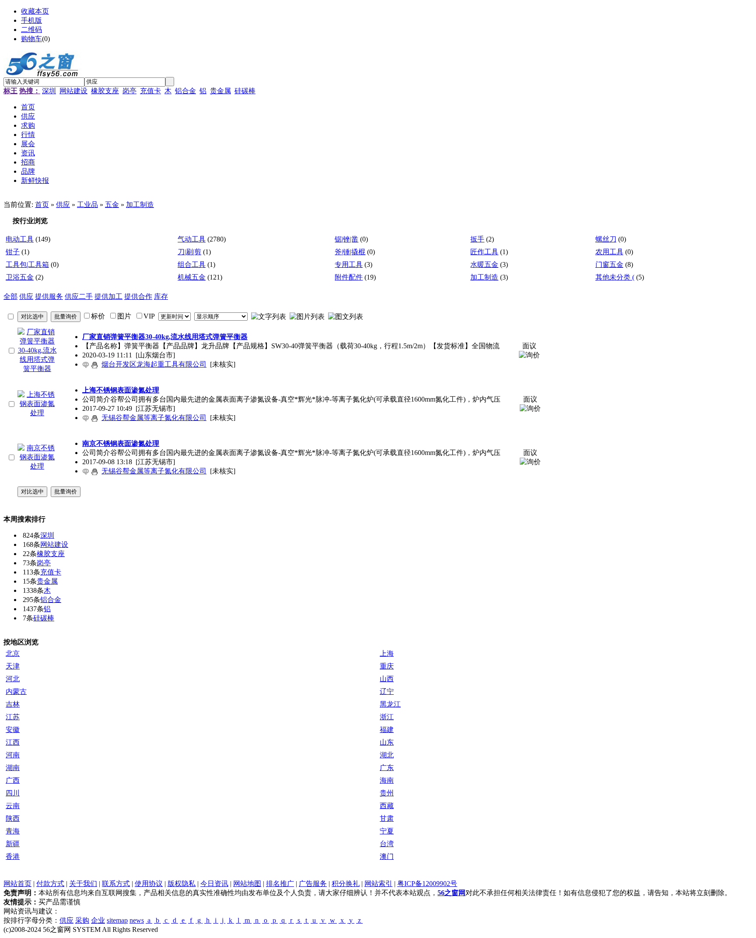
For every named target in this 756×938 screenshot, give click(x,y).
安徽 (13, 729)
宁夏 (387, 831)
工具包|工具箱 (27, 264)
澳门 (387, 856)
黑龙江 (390, 704)
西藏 (387, 805)
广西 (13, 780)
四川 (13, 793)
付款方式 (50, 883)
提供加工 (108, 296)
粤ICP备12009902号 (427, 883)
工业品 (87, 204)
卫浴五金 (20, 277)
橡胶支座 (105, 90)
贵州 (387, 793)
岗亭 (129, 90)
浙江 (387, 717)
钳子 (13, 252)
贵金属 (220, 90)
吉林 (13, 704)
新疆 (13, 843)
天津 (13, 666)
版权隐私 (182, 883)
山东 (387, 742)
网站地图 (247, 883)
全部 (11, 296)
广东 (387, 767)
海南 (387, 780)
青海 (13, 831)
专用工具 (349, 264)
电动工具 (20, 239)
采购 (82, 920)
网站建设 (74, 90)
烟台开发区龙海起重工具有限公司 (154, 364)
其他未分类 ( (614, 277)
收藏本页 (35, 11)
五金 (112, 204)
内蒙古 (16, 691)
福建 (387, 729)
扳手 (477, 239)
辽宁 (387, 691)
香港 (13, 856)
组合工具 (192, 264)
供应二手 (79, 296)
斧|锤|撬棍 (350, 252)
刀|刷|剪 (189, 252)
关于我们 (83, 883)
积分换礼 (346, 883)
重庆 (387, 666)
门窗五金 (609, 264)
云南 (13, 805)
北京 (13, 653)
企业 (98, 920)
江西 (13, 742)
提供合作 (138, 296)
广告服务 (313, 883)
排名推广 (280, 883)
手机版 (31, 20)
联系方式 (116, 883)
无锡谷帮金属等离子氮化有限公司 (154, 417)
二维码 (31, 29)
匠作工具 (484, 252)
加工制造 (140, 204)
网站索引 (378, 883)
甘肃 (387, 818)
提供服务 (49, 296)
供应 (63, 204)
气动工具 (192, 239)
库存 (161, 296)
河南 (13, 755)
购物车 (31, 38)
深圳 (49, 90)
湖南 (13, 767)
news (137, 920)
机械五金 (192, 277)
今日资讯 (214, 883)
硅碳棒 (245, 90)
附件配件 (349, 277)
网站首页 (18, 883)
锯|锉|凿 (346, 239)
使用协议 (149, 883)
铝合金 (185, 90)
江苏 (13, 717)
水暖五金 (484, 264)
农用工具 (609, 252)
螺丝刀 (605, 239)
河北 (13, 678)
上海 (387, 653)
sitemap (117, 920)
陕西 (13, 818)
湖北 (387, 755)
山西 (387, 678)
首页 (42, 204)
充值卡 (150, 90)
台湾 (387, 843)
